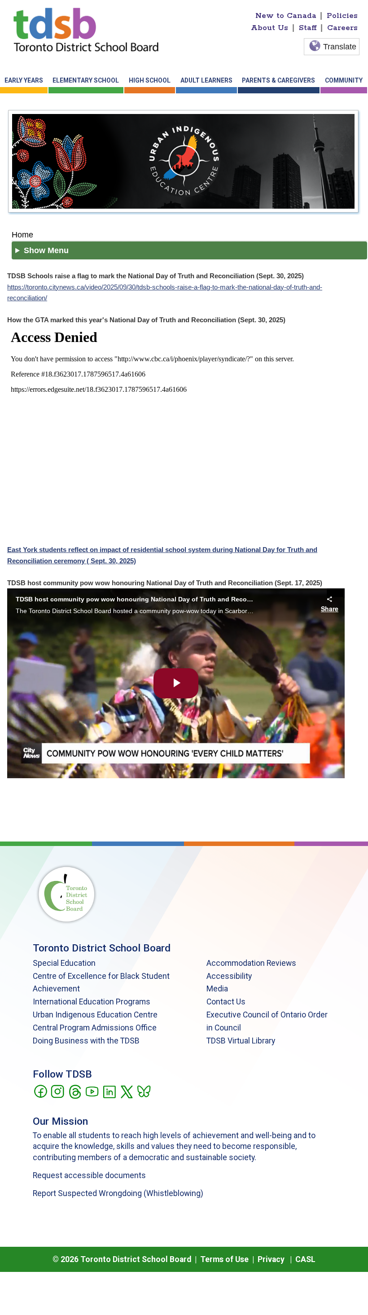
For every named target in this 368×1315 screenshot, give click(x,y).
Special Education (64, 963)
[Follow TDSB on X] (126, 1091)
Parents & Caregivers (278, 80)
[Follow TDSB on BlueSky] (143, 1091)
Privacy (271, 1259)
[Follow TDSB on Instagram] (57, 1091)
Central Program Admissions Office (95, 1027)
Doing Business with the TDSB (86, 1040)
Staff (308, 28)
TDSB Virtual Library (240, 1040)
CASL (305, 1259)
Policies (342, 16)
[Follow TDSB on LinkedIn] (109, 1091)
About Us (269, 28)
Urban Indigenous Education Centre (95, 1014)
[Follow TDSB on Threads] (74, 1091)
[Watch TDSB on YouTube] (91, 1091)
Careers (342, 28)
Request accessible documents (89, 1175)
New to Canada (285, 16)
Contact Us (225, 1001)
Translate (339, 46)
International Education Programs (91, 1001)
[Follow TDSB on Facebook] (40, 1091)
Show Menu (46, 250)
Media (217, 988)
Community (344, 80)
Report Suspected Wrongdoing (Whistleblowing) (118, 1193)
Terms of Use (224, 1259)
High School (150, 80)
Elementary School (86, 80)
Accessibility (229, 976)
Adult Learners (206, 80)
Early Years (23, 80)
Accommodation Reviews (251, 963)
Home (22, 234)
